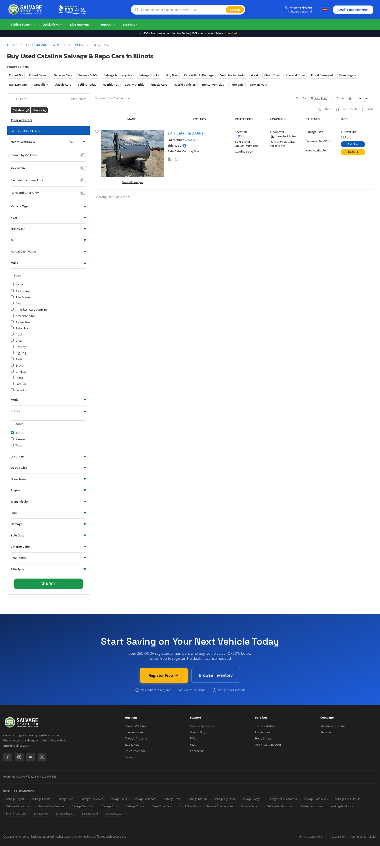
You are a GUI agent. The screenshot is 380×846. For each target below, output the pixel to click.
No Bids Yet (111, 84)
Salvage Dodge (251, 799)
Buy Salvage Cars (43, 45)
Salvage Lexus (114, 813)
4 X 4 (254, 75)
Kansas (20, 439)
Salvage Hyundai (224, 799)
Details (353, 152)
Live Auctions (80, 24)
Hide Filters (77, 99)
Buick (19, 378)
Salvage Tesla (172, 799)
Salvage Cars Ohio (83, 806)
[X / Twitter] (42, 757)
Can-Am (21, 390)
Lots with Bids (134, 84)
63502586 (191, 140)
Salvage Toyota (15, 799)
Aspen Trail (23, 322)
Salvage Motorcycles (118, 75)
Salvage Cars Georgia (51, 806)
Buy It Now (18, 168)
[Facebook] (7, 757)
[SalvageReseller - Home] (26, 9)
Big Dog (20, 353)
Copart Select (38, 75)
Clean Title (271, 75)
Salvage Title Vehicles (219, 806)
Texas (19, 446)
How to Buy (197, 732)
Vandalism (40, 84)
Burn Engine (347, 75)
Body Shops (263, 738)
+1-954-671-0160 (301, 8)
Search (235, 9)
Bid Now (352, 144)
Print (369, 109)
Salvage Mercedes (145, 799)
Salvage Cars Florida (347, 799)
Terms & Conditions (310, 837)
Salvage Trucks (149, 75)
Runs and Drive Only (25, 193)
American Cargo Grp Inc (31, 310)
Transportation (265, 726)
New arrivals (258, 84)
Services (129, 24)
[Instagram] (19, 757)
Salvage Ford (65, 799)
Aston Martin (24, 328)
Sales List (131, 757)
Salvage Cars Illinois (18, 806)
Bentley (20, 347)
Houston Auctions (311, 806)
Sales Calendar (135, 751)
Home (12, 45)
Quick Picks (51, 24)
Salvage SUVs (87, 75)
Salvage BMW (118, 799)
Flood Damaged (322, 75)
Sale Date (321, 98)
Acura (19, 285)
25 (350, 98)
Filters (327, 109)
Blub (18, 359)
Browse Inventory (216, 675)
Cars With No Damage (199, 75)
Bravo (19, 366)
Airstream (22, 291)
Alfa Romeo (23, 297)
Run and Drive (295, 75)
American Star (25, 316)
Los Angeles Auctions (343, 806)
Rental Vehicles (213, 84)
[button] (48, 206)
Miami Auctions (16, 813)
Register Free (160, 675)
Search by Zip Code (24, 155)
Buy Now (172, 75)
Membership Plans (332, 726)
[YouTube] (30, 757)
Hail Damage (18, 84)
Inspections (262, 732)
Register (325, 732)
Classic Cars (63, 84)
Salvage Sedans (250, 806)
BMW (18, 341)
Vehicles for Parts (232, 75)
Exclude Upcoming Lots (27, 180)
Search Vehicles (135, 726)
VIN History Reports (268, 744)
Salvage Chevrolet (92, 799)
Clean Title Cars (161, 806)
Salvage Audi (90, 813)
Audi (18, 335)
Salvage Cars (63, 75)
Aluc (18, 304)
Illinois (76, 45)
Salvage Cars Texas (316, 799)
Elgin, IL (240, 136)
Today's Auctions (136, 738)
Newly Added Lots (23, 142)
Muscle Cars (159, 84)
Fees (193, 744)
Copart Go (16, 75)
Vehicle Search (21, 24)
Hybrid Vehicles (185, 84)
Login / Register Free (353, 9)
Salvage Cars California (282, 799)
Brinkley (21, 372)
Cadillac (20, 384)
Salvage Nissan (197, 799)
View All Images (132, 182)
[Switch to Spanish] (324, 9)
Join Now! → (232, 33)
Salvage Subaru (64, 813)
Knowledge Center (202, 726)
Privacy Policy (337, 837)
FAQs (193, 738)
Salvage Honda (41, 799)
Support (106, 24)
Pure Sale (237, 84)
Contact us (197, 751)
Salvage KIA (40, 813)
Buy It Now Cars (189, 806)
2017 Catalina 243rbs (185, 133)
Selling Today (87, 84)
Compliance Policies (364, 837)
